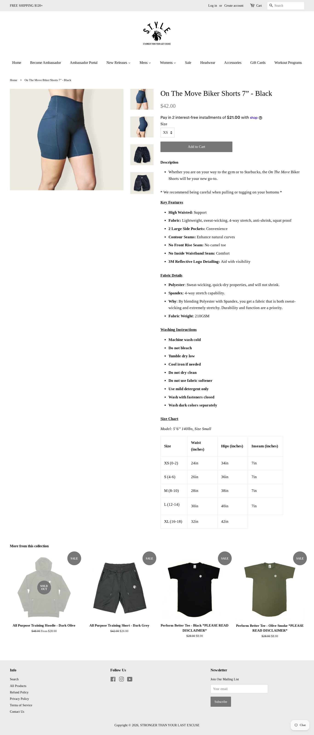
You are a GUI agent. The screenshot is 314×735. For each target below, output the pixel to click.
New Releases (117, 63)
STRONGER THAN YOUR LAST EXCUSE (170, 725)
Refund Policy (19, 692)
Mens (144, 63)
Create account (233, 5)
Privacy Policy (19, 699)
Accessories (232, 63)
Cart (259, 5)
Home (16, 63)
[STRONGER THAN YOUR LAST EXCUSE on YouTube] (129, 680)
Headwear (207, 63)
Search (14, 679)
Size (163, 124)
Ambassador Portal (83, 63)
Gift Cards (257, 63)
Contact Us (17, 711)
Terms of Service (21, 705)
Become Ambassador (45, 63)
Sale (188, 63)
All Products (18, 686)
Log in (212, 5)
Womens (167, 63)
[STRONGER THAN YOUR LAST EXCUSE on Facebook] (113, 680)
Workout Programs (288, 63)
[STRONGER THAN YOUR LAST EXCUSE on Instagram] (121, 680)
